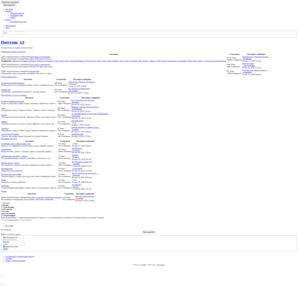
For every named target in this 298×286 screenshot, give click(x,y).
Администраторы (13, 220)
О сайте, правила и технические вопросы (45, 197)
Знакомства (5, 90)
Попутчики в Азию (93, 61)
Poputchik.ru (161, 265)
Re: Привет (76, 185)
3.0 (22, 42)
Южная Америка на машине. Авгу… (86, 127)
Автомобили (6, 149)
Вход (8, 28)
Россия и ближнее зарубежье (12, 101)
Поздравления (7, 169)
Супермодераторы (25, 220)
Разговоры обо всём (9, 139)
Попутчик (9, 42)
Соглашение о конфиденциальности (20, 256)
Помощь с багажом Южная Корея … (85, 107)
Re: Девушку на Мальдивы (79, 89)
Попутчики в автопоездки (39, 65)
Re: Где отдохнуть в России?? (83, 100)
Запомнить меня (11, 247)
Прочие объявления (9, 77)
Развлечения (34, 71)
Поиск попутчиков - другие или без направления (206, 61)
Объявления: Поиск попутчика (13, 52)
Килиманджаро (77, 121)
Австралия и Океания (10, 134)
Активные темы (16, 15)
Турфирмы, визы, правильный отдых (16, 144)
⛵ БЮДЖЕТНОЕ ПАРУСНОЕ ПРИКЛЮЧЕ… (90, 114)
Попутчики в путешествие (39, 57)
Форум (9, 11)
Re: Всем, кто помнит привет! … (255, 70)
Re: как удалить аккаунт (85, 196)
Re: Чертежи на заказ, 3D (82, 162)
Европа (4, 115)
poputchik (79, 198)
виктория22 (73, 91)
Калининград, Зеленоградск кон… (256, 57)
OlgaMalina (247, 59)
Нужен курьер (248, 63)
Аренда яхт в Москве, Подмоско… (82, 82)
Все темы (9, 9)
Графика (75, 155)
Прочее (4, 191)
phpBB (143, 265)
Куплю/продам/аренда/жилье (12, 83)
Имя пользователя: (10, 237)
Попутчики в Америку (129, 61)
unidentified (247, 72)
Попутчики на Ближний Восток (72, 61)
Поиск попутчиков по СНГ (48, 61)
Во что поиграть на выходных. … (85, 173)
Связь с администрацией (15, 261)
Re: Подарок (77, 148)
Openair (75, 187)
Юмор (3, 180)
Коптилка (5, 186)
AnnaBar (75, 129)
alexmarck (75, 102)
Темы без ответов (17, 13)
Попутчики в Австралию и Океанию (171, 61)
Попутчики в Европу (110, 61)
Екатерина (76, 116)
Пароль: (6, 242)
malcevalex (5, 213)
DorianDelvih (77, 109)
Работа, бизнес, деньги (10, 163)
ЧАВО (12, 18)
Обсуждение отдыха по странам (13, 95)
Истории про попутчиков (11, 174)
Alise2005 (76, 164)
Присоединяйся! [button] (9, 5)
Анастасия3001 (249, 66)
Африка (4, 122)
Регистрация (11, 26)
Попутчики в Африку (147, 61)
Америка (4, 128)
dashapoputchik (77, 134)
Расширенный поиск (18, 22)
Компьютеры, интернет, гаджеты (14, 156)
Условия (9, 259)
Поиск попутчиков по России (24, 61)
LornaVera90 (77, 169)
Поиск (8, 20)
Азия (3, 108)
